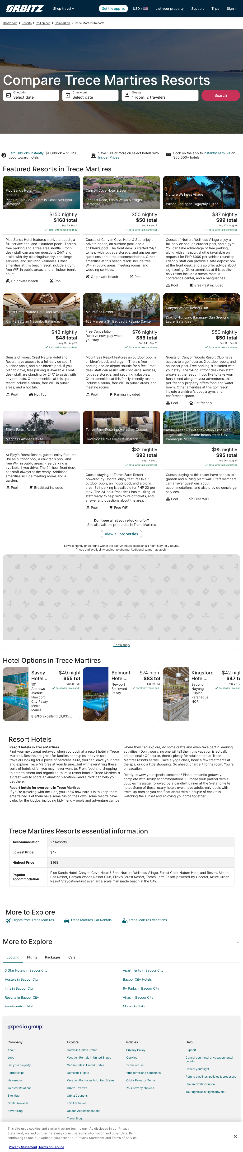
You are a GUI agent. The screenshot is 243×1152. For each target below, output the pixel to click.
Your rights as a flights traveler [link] (205, 1092)
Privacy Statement (23, 1147)
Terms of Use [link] (135, 1065)
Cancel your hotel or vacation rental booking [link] (209, 1059)
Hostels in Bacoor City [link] (22, 979)
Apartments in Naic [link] (19, 1006)
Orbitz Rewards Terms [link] (140, 1080)
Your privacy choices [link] (140, 1088)
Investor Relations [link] (19, 1088)
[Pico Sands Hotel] (41, 233)
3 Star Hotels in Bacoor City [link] (26, 970)
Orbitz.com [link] (10, 23)
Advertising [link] (15, 1111)
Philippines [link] (43, 23)
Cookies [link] (131, 1057)
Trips (215, 8)
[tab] (13, 957)
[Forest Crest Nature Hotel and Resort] (41, 350)
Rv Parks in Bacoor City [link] (141, 988)
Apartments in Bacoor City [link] (143, 970)
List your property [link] (19, 1065)
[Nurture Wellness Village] (201, 233)
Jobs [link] (11, 1057)
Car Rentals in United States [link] (85, 1065)
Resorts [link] (27, 23)
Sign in (232, 8)
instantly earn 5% (217, 153)
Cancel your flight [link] (197, 1069)
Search (221, 95)
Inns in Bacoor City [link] (19, 988)
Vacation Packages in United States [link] (90, 1080)
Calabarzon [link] (62, 23)
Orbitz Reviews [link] (77, 1088)
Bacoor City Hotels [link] (137, 979)
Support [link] (191, 1050)
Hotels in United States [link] (82, 1050)
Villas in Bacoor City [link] (138, 997)
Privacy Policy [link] (135, 1050)
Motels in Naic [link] (134, 1006)
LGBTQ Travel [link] (76, 1103)
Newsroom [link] (15, 1080)
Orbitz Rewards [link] (18, 1103)
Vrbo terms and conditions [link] (143, 1073)
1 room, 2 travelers (149, 97)
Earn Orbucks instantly (26, 153)
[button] (121, 941)
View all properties (121, 534)
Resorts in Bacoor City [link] (22, 997)
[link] (34, 921)
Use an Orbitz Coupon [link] (200, 1084)
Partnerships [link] (16, 1073)
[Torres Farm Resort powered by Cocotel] (121, 462)
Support (197, 8)
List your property (170, 8)
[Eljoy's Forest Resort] (41, 462)
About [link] (11, 1050)
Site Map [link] (13, 1095)
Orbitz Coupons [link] (77, 1095)
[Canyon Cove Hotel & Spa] (121, 233)
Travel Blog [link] (74, 1118)
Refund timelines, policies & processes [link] (211, 1076)
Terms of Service (51, 1147)
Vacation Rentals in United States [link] (89, 1057)
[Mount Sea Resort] (121, 350)
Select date (23, 97)
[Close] (235, 1136)
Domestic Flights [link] (78, 1073)
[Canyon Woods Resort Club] (201, 350)
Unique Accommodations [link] (83, 1111)
